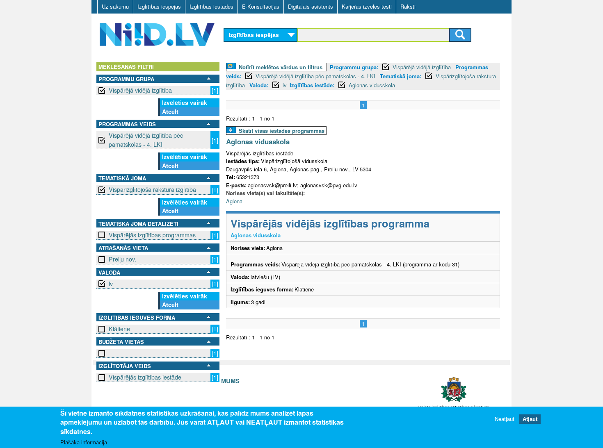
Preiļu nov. (122, 259)
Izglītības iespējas (159, 6)
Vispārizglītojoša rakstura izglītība (152, 189)
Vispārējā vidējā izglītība (140, 90)
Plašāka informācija (83, 442)
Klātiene (119, 329)
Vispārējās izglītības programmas (152, 235)
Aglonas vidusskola (372, 85)
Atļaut (530, 419)
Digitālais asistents (310, 6)
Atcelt (170, 111)
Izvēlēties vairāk (184, 102)
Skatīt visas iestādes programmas (281, 130)
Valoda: (258, 85)
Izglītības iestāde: (312, 85)
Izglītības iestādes (211, 6)
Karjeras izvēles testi (367, 6)
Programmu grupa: (354, 67)
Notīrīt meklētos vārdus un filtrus (280, 67)
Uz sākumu (115, 6)
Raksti (408, 6)
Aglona (234, 201)
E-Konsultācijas (260, 6)
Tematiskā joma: (400, 76)
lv (111, 284)
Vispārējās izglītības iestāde (145, 377)
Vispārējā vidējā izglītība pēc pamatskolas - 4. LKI (146, 139)
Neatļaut (504, 419)
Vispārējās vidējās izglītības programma (330, 223)
